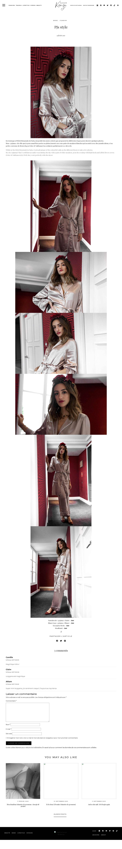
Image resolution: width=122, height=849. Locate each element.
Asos (72, 620)
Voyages (30, 832)
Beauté (7, 832)
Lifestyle (26, 5)
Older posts (60, 814)
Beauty (39, 5)
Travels (19, 5)
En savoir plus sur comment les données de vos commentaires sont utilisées (69, 747)
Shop (94, 830)
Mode (14, 832)
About (103, 834)
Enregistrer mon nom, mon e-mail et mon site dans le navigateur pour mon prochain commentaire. (42, 738)
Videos (33, 5)
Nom (8, 724)
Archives (95, 834)
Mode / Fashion (60, 20)
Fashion (12, 5)
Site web (9, 734)
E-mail (8, 729)
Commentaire (11, 701)
